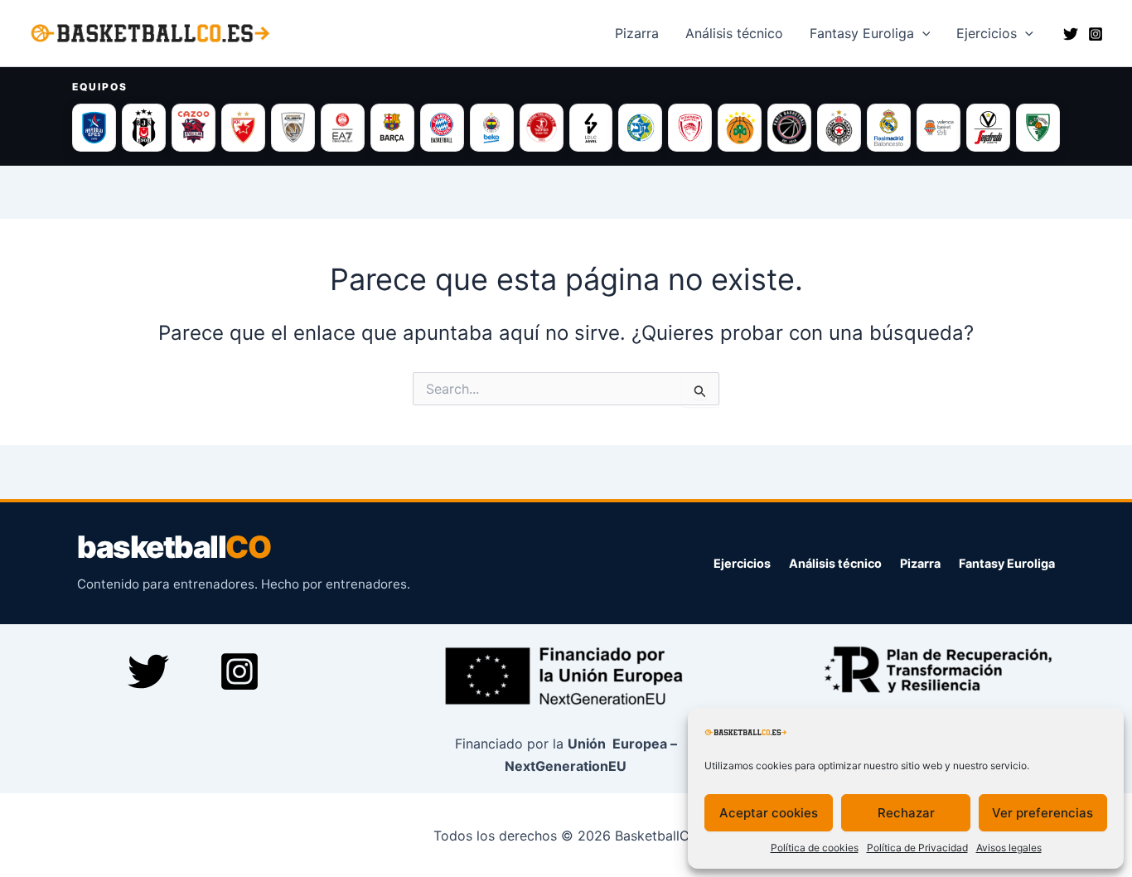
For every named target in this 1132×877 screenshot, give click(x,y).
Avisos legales (1009, 847)
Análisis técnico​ (734, 33)
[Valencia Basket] (938, 128)
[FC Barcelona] (392, 128)
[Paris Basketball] (789, 128)
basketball (173, 547)
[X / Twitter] (1070, 34)
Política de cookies (815, 847)
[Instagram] (1095, 34)
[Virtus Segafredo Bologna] (988, 128)
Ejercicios (986, 33)
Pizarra (637, 33)
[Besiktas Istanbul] (144, 128)
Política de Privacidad (917, 847)
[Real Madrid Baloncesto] (889, 128)
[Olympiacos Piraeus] (690, 128)
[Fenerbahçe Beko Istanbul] (492, 128)
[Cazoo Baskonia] (193, 128)
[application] (922, 33)
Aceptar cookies (768, 813)
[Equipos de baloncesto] (566, 128)
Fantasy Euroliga (862, 33)
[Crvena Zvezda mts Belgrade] (243, 128)
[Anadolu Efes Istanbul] (94, 128)
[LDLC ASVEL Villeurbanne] (591, 128)
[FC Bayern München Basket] (442, 128)
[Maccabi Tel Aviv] (640, 128)
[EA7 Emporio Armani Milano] (343, 128)
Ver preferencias (1042, 813)
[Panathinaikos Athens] (740, 128)
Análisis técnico (835, 563)
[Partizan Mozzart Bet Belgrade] (839, 128)
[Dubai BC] (293, 128)
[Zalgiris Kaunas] (1038, 128)
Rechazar (906, 813)
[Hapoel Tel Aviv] (542, 128)
